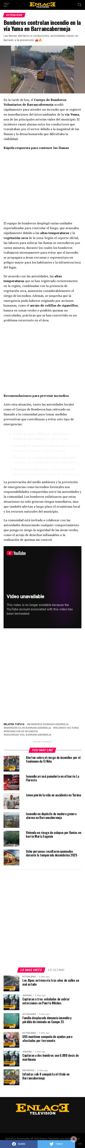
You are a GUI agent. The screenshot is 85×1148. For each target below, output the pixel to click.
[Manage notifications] (74, 1139)
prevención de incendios (21, 731)
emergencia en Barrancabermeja (28, 728)
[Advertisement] (42, 186)
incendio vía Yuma (67, 728)
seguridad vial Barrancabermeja (28, 735)
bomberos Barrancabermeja (48, 724)
